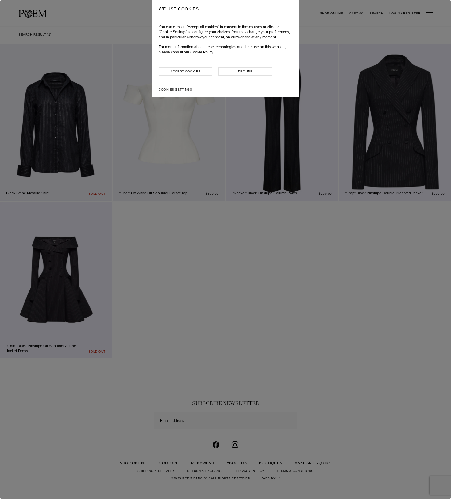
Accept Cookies (186, 71)
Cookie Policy (201, 52)
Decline (245, 71)
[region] (225, 249)
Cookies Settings (175, 89)
